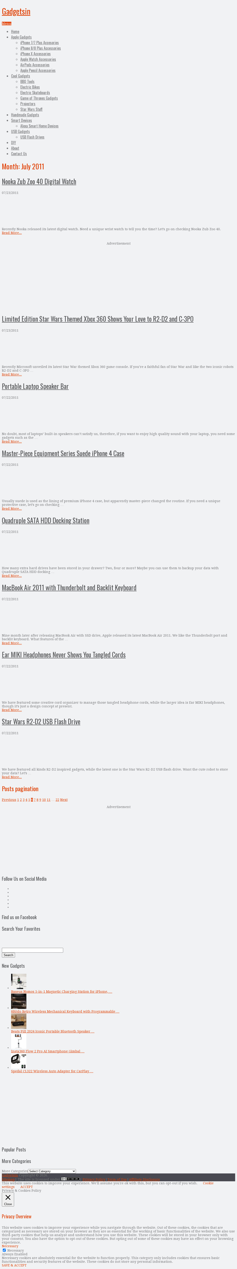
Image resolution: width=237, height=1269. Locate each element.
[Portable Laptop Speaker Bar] (118, 415)
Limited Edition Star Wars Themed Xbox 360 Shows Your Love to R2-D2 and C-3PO (97, 318)
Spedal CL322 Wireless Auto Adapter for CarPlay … (52, 1071)
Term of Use (117, 1179)
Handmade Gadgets (25, 115)
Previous (9, 800)
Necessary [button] (10, 1246)
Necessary (15, 1250)
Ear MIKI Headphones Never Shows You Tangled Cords (64, 654)
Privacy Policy (94, 1179)
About (15, 148)
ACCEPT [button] (26, 1187)
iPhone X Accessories (35, 53)
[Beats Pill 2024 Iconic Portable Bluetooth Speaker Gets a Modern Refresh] (18, 1028)
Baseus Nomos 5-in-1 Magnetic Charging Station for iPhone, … (61, 991)
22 (57, 800)
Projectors (27, 103)
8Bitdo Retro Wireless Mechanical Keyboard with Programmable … (65, 1011)
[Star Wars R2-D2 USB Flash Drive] (118, 751)
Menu (6, 23)
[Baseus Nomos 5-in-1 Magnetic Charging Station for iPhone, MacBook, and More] (18, 988)
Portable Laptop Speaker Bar (35, 386)
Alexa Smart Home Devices (39, 126)
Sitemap (8, 1179)
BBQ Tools (27, 81)
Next (64, 800)
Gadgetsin (16, 11)
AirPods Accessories (35, 65)
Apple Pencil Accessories (38, 70)
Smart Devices (21, 120)
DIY (13, 142)
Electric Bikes (30, 87)
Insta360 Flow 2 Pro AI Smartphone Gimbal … (47, 1051)
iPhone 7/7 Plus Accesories (39, 42)
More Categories (15, 1171)
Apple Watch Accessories (38, 59)
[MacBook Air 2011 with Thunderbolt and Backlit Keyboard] (118, 617)
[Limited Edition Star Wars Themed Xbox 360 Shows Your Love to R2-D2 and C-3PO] (118, 348)
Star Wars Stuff (31, 109)
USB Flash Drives (32, 137)
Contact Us (19, 153)
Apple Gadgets (21, 37)
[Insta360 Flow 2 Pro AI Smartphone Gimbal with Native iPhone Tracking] (18, 1047)
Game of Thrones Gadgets (39, 98)
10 (44, 800)
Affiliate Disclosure (144, 1179)
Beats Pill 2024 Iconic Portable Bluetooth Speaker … (52, 1031)
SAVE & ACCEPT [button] (14, 1265)
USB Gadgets (20, 131)
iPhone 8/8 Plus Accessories (40, 48)
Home (15, 31)
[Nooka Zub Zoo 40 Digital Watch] (118, 211)
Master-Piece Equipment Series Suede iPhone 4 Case (63, 453)
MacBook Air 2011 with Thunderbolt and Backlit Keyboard (69, 587)
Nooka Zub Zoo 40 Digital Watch (39, 181)
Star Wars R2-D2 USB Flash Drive (41, 721)
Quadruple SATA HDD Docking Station (45, 520)
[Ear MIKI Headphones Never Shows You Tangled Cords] (118, 684)
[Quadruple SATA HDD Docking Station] (118, 550)
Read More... (12, 233)
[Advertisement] (118, 277)
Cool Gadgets (20, 76)
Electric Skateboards (35, 92)
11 (48, 800)
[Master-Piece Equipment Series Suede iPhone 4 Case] (118, 483)
